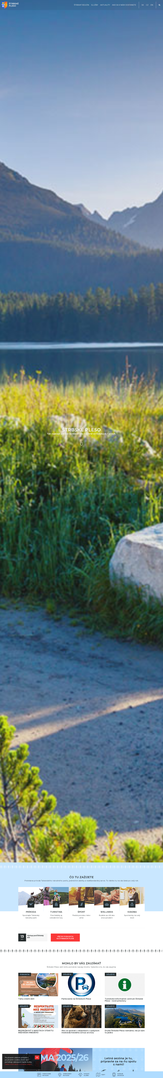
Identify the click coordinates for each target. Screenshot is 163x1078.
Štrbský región (81, 5)
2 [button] (79, 850)
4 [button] (88, 850)
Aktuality (105, 5)
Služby (94, 5)
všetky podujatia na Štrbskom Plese (65, 938)
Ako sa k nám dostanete (124, 5)
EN (152, 5)
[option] (81, 431)
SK (143, 5)
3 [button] (83, 850)
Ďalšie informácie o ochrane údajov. (18, 1064)
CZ (147, 5)
